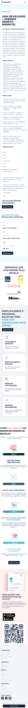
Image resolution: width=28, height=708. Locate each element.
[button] (25, 2)
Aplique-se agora (7, 206)
